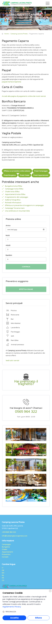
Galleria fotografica (12, 200)
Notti (8, 235)
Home (6, 34)
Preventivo (6, 554)
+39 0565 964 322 (9, 532)
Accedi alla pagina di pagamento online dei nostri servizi (24, 96)
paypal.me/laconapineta (11, 82)
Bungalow (6, 547)
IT (2, 568)
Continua (26, 267)
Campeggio (6, 544)
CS (3, 580)
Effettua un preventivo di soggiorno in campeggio (24, 205)
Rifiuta (38, 617)
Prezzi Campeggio (41, 171)
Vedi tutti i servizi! (12, 361)
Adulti (8, 245)
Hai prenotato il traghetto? (26, 382)
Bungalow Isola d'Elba (13, 186)
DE (3, 570)
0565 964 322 (26, 411)
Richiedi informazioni (13, 203)
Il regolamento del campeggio (16, 197)
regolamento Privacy (12, 606)
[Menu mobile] (47, 4)
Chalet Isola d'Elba (12, 192)
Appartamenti (7, 552)
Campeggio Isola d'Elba (14, 189)
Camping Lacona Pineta (19, 34)
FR (3, 578)
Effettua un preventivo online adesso (17, 171)
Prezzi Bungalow (10, 175)
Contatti (5, 557)
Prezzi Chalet (24, 175)
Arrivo (8, 226)
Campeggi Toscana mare (14, 208)
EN (3, 573)
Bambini (9, 255)
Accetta (14, 617)
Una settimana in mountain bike (17, 211)
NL (3, 575)
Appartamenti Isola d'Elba (15, 194)
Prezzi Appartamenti (40, 175)
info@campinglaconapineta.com (14, 536)
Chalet (4, 549)
